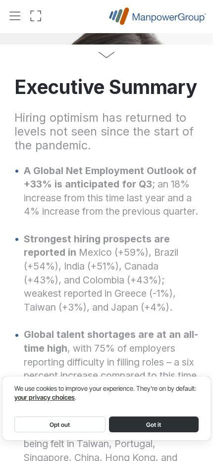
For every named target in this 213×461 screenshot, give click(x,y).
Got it (153, 424)
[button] (15, 16)
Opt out (60, 424)
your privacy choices (44, 397)
